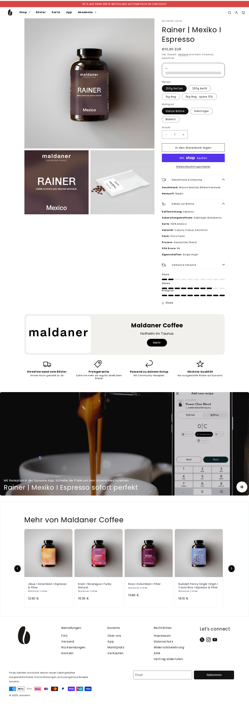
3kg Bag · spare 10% (199, 96)
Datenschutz (163, 641)
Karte (56, 12)
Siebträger (201, 111)
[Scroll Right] (231, 568)
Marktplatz (115, 647)
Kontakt (67, 653)
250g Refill (199, 88)
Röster (41, 12)
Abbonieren (214, 674)
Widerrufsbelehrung (169, 647)
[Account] (236, 13)
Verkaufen (115, 653)
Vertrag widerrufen (168, 659)
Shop (23, 12)
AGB (157, 653)
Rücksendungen (73, 647)
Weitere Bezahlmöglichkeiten (193, 166)
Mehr (157, 342)
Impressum (162, 636)
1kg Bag (171, 96)
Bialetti (171, 119)
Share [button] (169, 303)
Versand (183, 54)
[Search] (229, 13)
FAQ (64, 636)
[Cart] (243, 13)
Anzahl (166, 127)
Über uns (114, 636)
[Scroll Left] (17, 568)
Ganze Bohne (175, 111)
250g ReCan (174, 88)
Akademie (85, 12)
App (69, 12)
